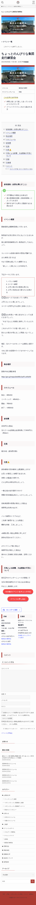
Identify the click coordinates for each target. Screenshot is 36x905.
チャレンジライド (9, 835)
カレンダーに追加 (11, 610)
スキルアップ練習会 (9, 832)
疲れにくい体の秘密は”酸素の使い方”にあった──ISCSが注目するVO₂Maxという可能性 (18, 757)
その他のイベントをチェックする (18, 591)
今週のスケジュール (9, 820)
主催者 (8, 162)
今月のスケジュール (9, 817)
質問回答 (6, 862)
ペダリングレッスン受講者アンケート (14, 806)
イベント (26, 894)
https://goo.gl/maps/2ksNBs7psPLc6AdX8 (16, 377)
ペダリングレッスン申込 (16, 894)
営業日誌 (6, 846)
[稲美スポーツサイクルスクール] (18, 2)
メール (4, 700)
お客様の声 (7, 795)
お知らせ (6, 813)
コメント (9, 166)
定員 (7, 146)
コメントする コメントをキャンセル (21, 169)
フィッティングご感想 (10, 799)
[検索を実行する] (33, 881)
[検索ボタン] (2, 2)
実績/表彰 (6, 850)
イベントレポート (9, 828)
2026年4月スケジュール (9, 764)
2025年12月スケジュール (9, 770)
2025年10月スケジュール (9, 782)
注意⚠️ (8, 150)
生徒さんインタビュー (10, 809)
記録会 (6, 839)
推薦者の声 (7, 854)
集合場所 (9, 136)
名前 (3, 694)
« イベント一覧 (6, 41)
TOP (4, 894)
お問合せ (31, 894)
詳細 (7, 159)
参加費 (8, 143)
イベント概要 (11, 132)
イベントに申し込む (18, 599)
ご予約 (7, 894)
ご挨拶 (6, 824)
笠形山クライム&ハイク (10, 728)
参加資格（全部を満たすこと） (17, 129)
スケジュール (11, 139)
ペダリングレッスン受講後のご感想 (14, 802)
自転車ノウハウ (8, 858)
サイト (3, 706)
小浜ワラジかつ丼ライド (27, 728)
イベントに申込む (7, 733)
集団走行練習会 (6, 639)
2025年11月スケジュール (9, 776)
